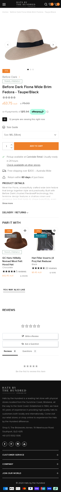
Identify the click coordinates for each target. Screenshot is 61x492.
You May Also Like (14, 289)
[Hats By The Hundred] (25, 4)
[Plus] (11, 144)
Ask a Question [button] (32, 344)
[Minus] (11, 147)
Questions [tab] (27, 351)
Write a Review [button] (31, 336)
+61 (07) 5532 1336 (11, 435)
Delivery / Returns (14, 212)
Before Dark (9, 77)
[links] (5, 444)
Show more (7, 203)
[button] (53, 45)
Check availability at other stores (23, 165)
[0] (50, 4)
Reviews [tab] (8, 351)
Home (5, 12)
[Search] (46, 4)
